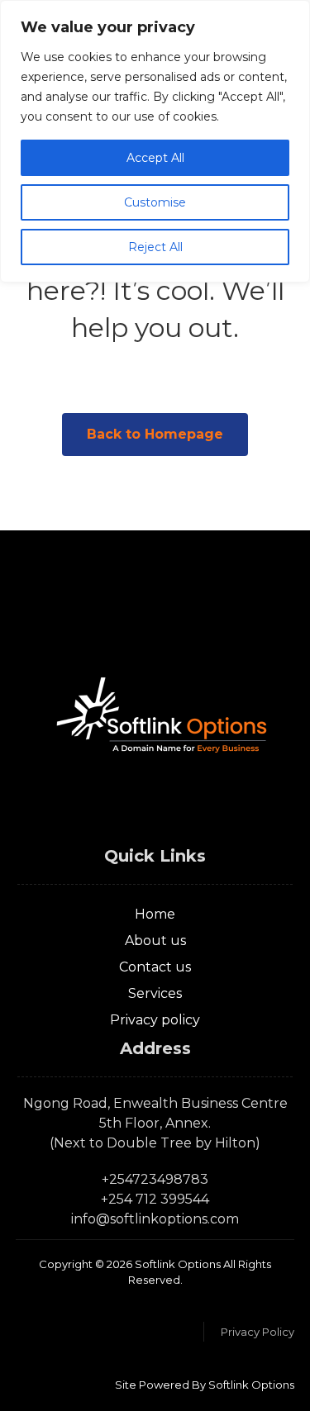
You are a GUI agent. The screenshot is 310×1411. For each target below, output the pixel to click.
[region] (155, 141)
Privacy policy (155, 1020)
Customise (155, 202)
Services (155, 993)
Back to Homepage (155, 434)
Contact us (155, 967)
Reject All (155, 247)
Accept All (155, 157)
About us (155, 940)
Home (155, 914)
